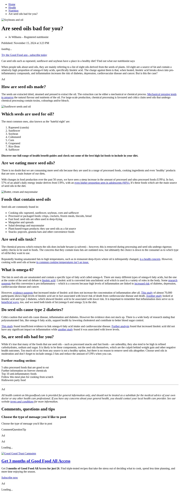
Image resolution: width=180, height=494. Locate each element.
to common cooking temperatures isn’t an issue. (62, 262)
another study (65, 329)
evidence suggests (23, 292)
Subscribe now (9, 477)
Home (11, 4)
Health (12, 7)
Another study (154, 295)
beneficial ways (10, 302)
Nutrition (13, 10)
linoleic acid (48, 280)
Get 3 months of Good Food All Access (35, 461)
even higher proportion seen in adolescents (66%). (102, 182)
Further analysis (120, 326)
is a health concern (150, 259)
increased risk (142, 283)
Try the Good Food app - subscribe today (24, 54)
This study (147, 292)
